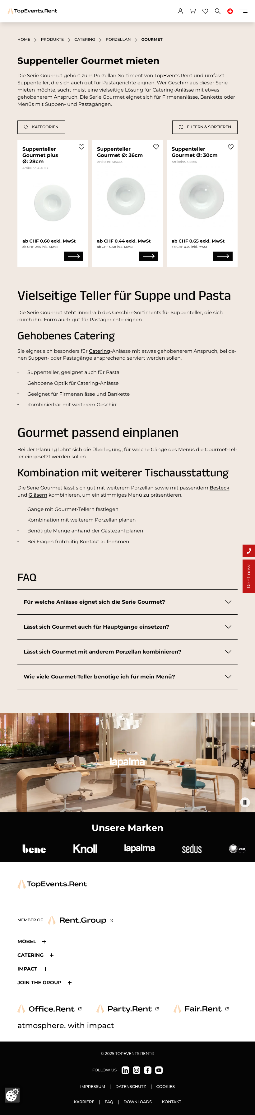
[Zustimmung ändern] (12, 1095)
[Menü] (243, 11)
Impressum (92, 1086)
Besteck (220, 488)
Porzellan (118, 39)
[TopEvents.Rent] (32, 11)
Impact (27, 969)
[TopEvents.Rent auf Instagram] (136, 1070)
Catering (84, 39)
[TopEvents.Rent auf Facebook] (147, 1070)
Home (23, 39)
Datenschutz (130, 1086)
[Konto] (180, 11)
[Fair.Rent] (201, 1008)
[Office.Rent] (49, 1008)
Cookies (165, 1086)
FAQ (109, 1102)
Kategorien (45, 127)
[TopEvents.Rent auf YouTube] (159, 1070)
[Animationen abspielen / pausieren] (245, 802)
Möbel (26, 941)
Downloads (137, 1102)
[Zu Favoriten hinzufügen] (81, 147)
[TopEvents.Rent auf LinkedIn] (125, 1070)
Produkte (52, 39)
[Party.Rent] (127, 1008)
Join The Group (39, 982)
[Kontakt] (249, 551)
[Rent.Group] (80, 920)
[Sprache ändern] (230, 11)
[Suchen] (217, 11)
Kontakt (171, 1102)
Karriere (84, 1102)
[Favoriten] (205, 11)
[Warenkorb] (193, 11)
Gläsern (38, 495)
